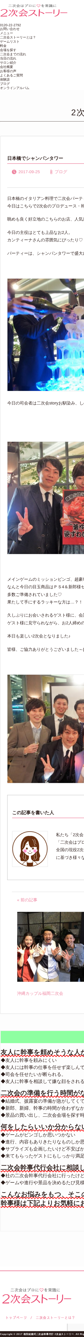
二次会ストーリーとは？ (18, 37)
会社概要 (6, 67)
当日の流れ (8, 58)
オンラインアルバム (14, 88)
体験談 (5, 79)
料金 (3, 46)
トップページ (15, 1318)
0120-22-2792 (10, 25)
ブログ (5, 84)
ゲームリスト (10, 41)
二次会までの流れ (13, 54)
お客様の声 (8, 71)
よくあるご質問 (11, 75)
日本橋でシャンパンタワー (35, 158)
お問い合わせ (10, 29)
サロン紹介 (8, 62)
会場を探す (8, 50)
